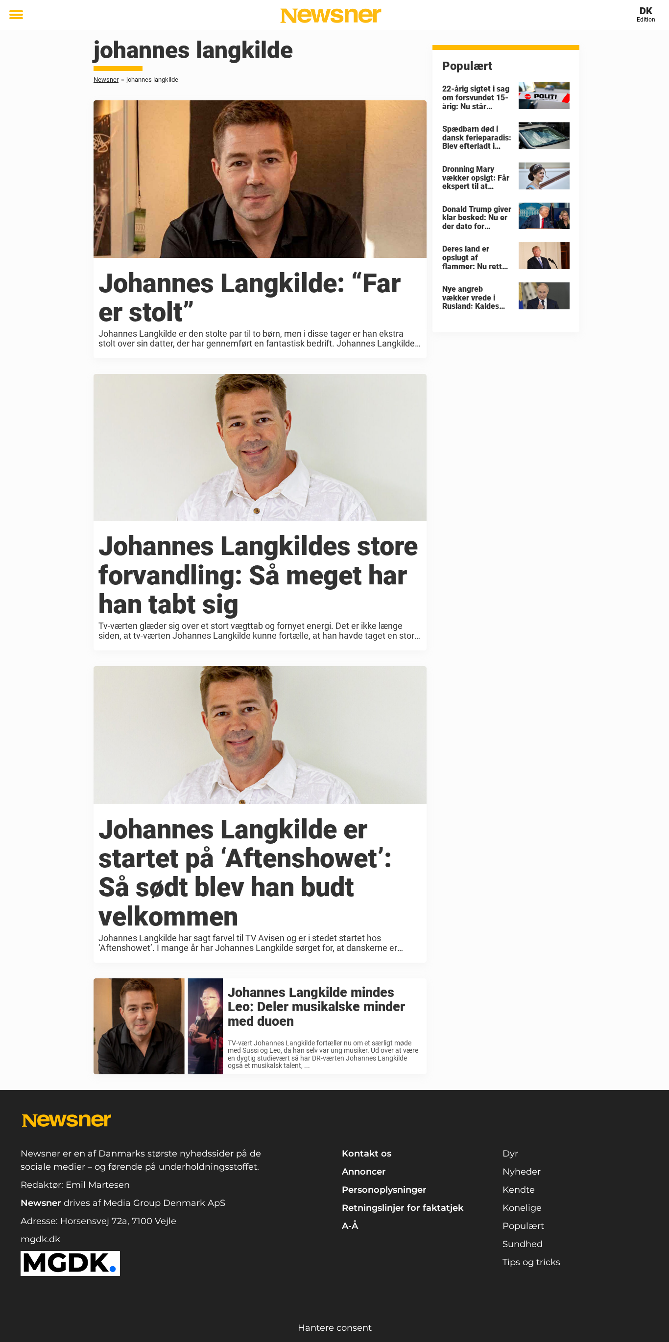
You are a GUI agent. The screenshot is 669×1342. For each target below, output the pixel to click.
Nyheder (521, 1171)
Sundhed (522, 1244)
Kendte (518, 1189)
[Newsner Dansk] (331, 15)
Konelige (522, 1208)
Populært (523, 1226)
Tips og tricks (531, 1262)
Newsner (106, 79)
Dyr (510, 1153)
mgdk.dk (40, 1239)
